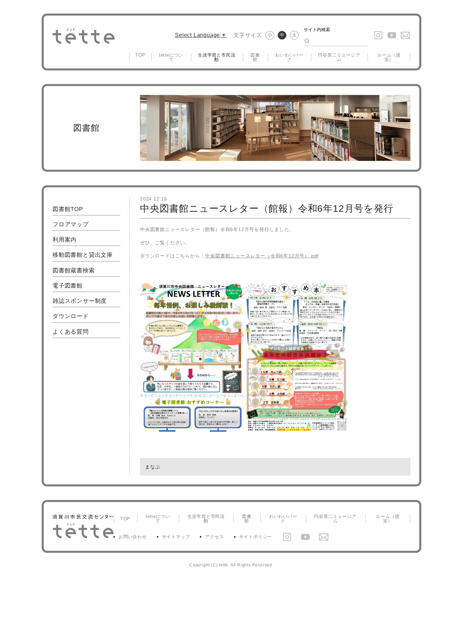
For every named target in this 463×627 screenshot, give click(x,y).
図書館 (255, 57)
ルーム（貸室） (389, 57)
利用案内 (65, 239)
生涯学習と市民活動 (216, 57)
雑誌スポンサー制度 (80, 301)
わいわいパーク (289, 57)
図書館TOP (68, 209)
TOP (140, 55)
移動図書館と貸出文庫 (83, 255)
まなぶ (152, 466)
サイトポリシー (255, 536)
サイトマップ (176, 536)
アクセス (214, 536)
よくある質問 (71, 332)
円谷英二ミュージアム (339, 57)
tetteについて (171, 57)
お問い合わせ (133, 536)
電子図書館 (68, 286)
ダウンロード (71, 316)
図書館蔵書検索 (74, 270)
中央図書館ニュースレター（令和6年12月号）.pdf (262, 255)
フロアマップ (71, 224)
